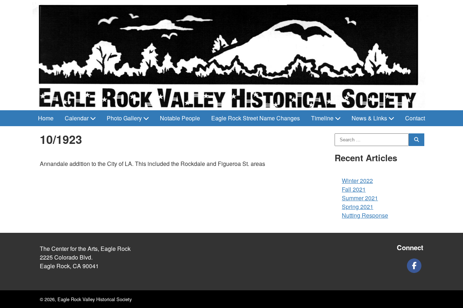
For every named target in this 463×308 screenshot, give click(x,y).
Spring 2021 (357, 206)
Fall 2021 (354, 189)
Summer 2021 (360, 198)
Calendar (77, 118)
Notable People (180, 118)
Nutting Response (365, 215)
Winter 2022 (357, 180)
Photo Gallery (124, 118)
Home (46, 118)
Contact (415, 118)
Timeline (322, 118)
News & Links (369, 118)
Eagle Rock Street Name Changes (255, 118)
